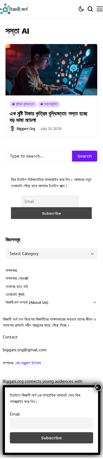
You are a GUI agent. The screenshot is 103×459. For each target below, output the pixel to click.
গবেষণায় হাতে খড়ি (16, 286)
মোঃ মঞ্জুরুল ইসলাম (28, 363)
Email (15, 413)
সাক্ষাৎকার (11, 270)
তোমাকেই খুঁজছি (15, 294)
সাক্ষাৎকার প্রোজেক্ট (16, 278)
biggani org (25, 129)
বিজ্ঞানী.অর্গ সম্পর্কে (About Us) (26, 302)
